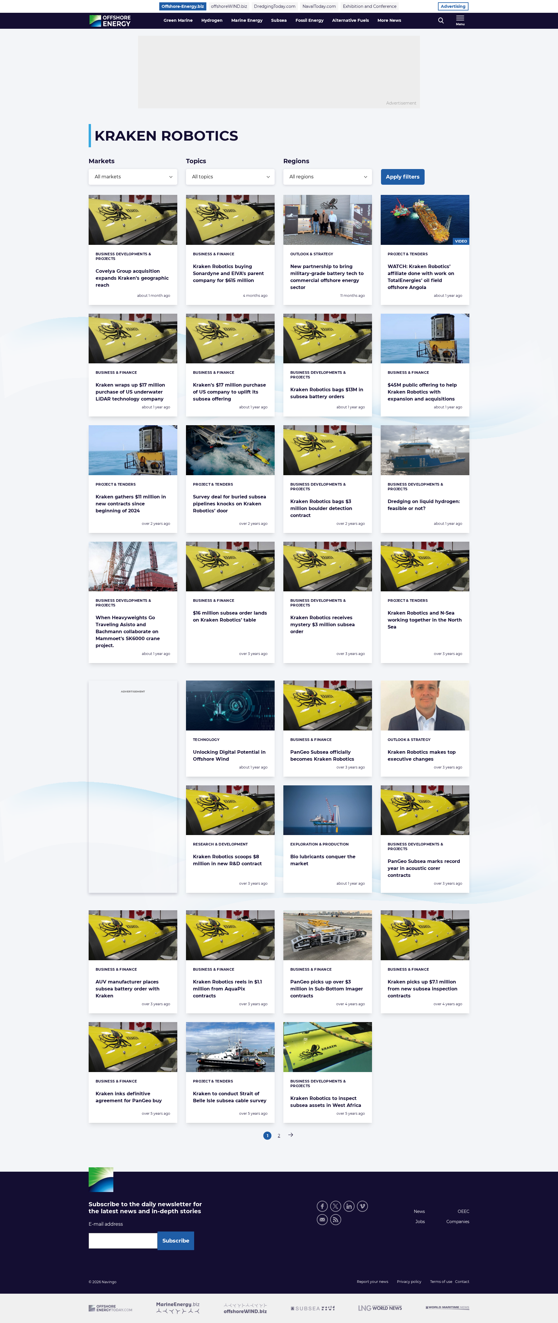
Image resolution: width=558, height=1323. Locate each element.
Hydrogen (212, 20)
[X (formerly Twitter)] (335, 1206)
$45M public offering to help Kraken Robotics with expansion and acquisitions (422, 392)
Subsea (279, 20)
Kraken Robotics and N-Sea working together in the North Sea (425, 620)
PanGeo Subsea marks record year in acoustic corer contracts (424, 868)
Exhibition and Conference (369, 6)
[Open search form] (441, 21)
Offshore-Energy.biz (183, 6)
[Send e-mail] (322, 1219)
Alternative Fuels (350, 20)
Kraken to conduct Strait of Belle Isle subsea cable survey (230, 1097)
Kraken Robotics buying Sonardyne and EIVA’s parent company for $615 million (228, 273)
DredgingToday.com (275, 6)
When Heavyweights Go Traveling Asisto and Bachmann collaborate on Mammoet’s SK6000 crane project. (128, 631)
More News (389, 20)
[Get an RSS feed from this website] (335, 1219)
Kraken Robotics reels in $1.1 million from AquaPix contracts (227, 989)
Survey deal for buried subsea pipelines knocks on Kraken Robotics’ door (229, 504)
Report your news (372, 1281)
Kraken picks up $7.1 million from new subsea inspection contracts (422, 989)
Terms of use (441, 1281)
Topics (196, 161)
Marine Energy (246, 20)
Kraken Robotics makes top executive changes (422, 755)
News (419, 1211)
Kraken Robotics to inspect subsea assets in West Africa (325, 1102)
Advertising (453, 6)
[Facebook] (322, 1206)
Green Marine (178, 20)
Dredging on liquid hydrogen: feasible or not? (424, 505)
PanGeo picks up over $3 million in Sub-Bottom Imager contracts (326, 989)
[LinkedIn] (349, 1206)
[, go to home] (110, 21)
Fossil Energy (309, 20)
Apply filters (403, 177)
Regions (296, 161)
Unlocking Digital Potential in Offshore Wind (229, 755)
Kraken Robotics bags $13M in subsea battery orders (326, 393)
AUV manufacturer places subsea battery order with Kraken (128, 989)
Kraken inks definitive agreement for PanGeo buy (129, 1097)
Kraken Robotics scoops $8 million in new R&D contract (227, 860)
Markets (102, 161)
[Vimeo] (362, 1206)
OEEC (463, 1211)
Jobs (420, 1221)
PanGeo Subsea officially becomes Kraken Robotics (322, 755)
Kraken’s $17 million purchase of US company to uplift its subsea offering (229, 392)
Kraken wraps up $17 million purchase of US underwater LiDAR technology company (130, 392)
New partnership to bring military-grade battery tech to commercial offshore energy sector (327, 277)
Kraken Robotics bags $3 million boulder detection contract (321, 508)
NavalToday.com (319, 6)
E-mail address (106, 1224)
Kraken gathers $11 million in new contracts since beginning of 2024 (131, 504)
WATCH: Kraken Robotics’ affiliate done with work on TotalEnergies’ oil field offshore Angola (421, 277)
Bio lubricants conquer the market (322, 860)
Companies (457, 1221)
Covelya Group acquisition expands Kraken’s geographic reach (132, 278)
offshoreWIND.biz (229, 6)
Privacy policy (409, 1281)
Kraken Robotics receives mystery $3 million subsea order (322, 624)
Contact (462, 1281)
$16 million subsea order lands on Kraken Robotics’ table (230, 616)
